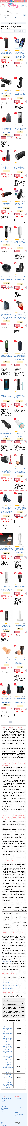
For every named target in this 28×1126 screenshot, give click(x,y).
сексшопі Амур (7, 961)
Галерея (16, 1112)
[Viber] (10, 1)
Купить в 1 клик (6, 62)
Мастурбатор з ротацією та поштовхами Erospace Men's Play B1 (20, 508)
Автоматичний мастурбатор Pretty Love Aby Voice (20, 435)
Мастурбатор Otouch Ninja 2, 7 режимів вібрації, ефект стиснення (6, 166)
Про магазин (18, 1098)
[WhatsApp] (14, 1)
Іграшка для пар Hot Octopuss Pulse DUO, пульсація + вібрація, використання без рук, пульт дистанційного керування (6, 510)
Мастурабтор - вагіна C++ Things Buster (20, 587)
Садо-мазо (3, 1111)
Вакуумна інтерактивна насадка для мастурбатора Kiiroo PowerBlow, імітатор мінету (20, 701)
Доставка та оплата (20, 1100)
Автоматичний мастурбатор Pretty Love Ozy (6, 205)
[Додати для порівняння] (11, 60)
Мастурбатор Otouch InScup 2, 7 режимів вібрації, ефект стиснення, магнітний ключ (20, 471)
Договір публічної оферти (19, 1114)
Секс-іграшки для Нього (5, 1100)
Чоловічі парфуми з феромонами (11, 985)
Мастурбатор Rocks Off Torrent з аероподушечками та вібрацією (6, 278)
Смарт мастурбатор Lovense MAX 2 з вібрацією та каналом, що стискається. (8, 1059)
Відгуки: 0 (9, 125)
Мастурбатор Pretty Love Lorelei (6, 242)
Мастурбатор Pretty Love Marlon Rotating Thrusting (6, 92)
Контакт (17, 1117)
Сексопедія (17, 1110)
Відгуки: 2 (23, 431)
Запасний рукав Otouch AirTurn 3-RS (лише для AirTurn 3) (6, 661)
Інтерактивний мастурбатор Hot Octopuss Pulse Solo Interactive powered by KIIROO (8, 1077)
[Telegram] (12, 1)
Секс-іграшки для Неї (6, 1098)
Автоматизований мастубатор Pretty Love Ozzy (6, 54)
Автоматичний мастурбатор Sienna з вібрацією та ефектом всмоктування (6, 588)
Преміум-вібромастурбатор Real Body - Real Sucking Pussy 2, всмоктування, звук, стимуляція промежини (20, 317)
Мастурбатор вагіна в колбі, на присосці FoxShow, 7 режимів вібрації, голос (20, 550)
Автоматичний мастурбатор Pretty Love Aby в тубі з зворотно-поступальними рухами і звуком (7, 1040)
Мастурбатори (6, 981)
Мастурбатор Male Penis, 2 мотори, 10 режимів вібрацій (6, 435)
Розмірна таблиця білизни (19, 1108)
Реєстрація (4, 1123)
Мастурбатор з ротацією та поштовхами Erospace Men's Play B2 (20, 128)
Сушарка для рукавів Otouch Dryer (20, 625)
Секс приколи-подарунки (4, 1108)
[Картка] (21, 31)
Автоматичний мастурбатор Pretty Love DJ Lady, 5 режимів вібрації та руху (6, 470)
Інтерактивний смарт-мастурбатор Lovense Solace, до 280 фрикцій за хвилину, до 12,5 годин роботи (20, 167)
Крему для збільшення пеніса (10, 984)
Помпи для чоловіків (8, 988)
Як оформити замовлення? (18, 1105)
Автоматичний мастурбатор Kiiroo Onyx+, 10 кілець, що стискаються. (6, 627)
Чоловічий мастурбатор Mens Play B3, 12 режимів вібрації (6, 549)
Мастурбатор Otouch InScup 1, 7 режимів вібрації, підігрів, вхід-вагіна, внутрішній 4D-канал (20, 662)
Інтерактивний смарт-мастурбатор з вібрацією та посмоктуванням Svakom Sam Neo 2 (20, 357)
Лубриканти (6, 982)
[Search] (24, 15)
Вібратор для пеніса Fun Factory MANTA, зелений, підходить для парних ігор (6, 357)
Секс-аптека (4, 1106)
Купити (3, 60)
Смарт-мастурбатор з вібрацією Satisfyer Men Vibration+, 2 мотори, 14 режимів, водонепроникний (20, 206)
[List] (24, 31)
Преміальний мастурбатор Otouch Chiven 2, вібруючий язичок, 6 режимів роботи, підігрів (6, 129)
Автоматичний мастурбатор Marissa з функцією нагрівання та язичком (20, 243)
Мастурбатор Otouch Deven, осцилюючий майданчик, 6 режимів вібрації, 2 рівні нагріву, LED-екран (20, 279)
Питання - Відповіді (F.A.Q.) (19, 1102)
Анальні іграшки (5, 1103)
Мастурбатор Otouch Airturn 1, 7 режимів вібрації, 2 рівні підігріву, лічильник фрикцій (6, 700)
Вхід (2, 1122)
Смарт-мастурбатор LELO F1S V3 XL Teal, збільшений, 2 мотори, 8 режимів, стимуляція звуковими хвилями (6, 396)
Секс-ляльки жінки (7, 987)
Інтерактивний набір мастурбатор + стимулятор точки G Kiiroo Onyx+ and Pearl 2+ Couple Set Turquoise (20, 396)
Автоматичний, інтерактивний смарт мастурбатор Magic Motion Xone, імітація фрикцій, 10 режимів (20, 55)
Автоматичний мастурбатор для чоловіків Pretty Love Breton (20, 94)
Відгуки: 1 (9, 50)
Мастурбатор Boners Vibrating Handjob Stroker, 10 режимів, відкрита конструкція (6, 316)
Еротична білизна (5, 1104)
